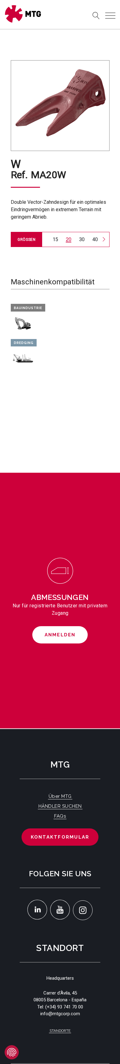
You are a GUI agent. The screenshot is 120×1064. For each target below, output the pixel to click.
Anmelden (60, 635)
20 (68, 239)
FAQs (60, 816)
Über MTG (60, 796)
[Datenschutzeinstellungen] (12, 1052)
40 (95, 239)
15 (55, 239)
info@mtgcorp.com (60, 1013)
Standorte (60, 1030)
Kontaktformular (60, 837)
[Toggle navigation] (110, 16)
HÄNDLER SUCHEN (60, 806)
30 (82, 239)
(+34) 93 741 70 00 (64, 1007)
